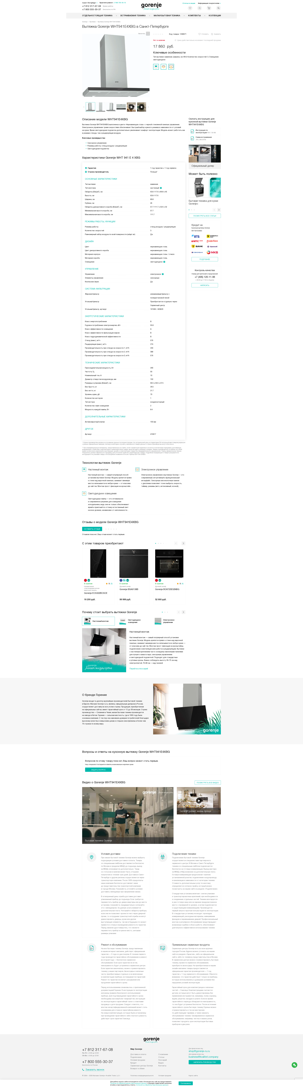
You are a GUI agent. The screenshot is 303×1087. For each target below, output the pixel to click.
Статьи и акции (189, 3)
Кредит (133, 1063)
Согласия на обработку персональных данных (152, 1085)
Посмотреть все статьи (204, 216)
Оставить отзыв (92, 529)
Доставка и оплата (138, 1054)
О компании (163, 1054)
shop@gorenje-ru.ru (199, 1051)
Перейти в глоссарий (138, 669)
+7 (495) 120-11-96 (205, 277)
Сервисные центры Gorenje (141, 1066)
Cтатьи (161, 1057)
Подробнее (205, 259)
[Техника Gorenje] (151, 6)
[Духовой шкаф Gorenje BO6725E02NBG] (169, 563)
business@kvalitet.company (203, 1057)
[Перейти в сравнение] (199, 8)
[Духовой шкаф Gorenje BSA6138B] (134, 563)
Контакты (162, 1066)
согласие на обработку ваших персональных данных (128, 1083)
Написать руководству (205, 1062)
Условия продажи (137, 1060)
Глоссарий (162, 1060)
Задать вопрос (98, 770)
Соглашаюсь (186, 1083)
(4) (182, 583)
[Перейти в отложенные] (190, 8)
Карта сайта (193, 1075)
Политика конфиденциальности (142, 1075)
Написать (204, 285)
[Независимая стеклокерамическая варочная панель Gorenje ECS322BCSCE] (98, 563)
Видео (161, 1063)
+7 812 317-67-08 (91, 6)
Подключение (136, 1057)
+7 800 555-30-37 (91, 9)
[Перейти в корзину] (209, 8)
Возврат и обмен (137, 1068)
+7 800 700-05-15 (120, 3)
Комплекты (194, 16)
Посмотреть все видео (208, 783)
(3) (111, 583)
